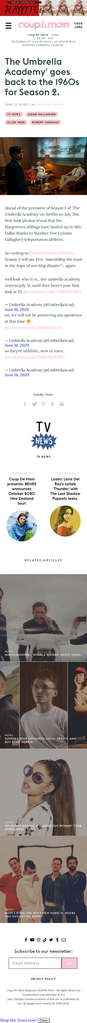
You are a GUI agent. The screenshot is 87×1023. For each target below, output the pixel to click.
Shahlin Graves (50, 104)
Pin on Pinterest (43, 404)
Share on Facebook (25, 404)
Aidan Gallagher (42, 114)
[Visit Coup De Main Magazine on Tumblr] (57, 940)
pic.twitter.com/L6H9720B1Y (52, 291)
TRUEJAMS (78, 25)
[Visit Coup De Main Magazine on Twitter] (51, 940)
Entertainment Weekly (51, 253)
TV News (14, 114)
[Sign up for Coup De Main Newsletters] (64, 940)
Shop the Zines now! (18, 1020)
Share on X (34, 404)
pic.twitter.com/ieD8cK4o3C (33, 327)
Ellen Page (16, 122)
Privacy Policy (43, 979)
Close (44, 1020)
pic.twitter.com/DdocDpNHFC (35, 357)
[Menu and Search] (8, 26)
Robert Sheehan (45, 122)
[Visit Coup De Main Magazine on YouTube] (32, 940)
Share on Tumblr (53, 404)
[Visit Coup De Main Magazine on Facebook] (26, 940)
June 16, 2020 (17, 309)
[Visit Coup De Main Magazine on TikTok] (45, 940)
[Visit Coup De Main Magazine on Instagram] (39, 940)
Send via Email (62, 404)
